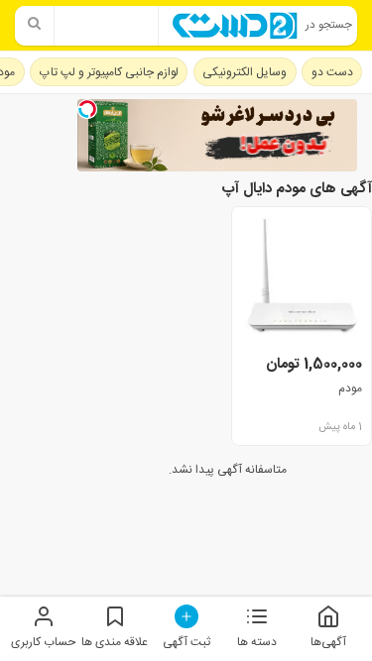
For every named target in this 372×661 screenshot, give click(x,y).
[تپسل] (87, 109)
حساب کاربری (43, 641)
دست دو (332, 72)
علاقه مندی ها (114, 641)
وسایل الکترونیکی (244, 72)
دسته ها (257, 641)
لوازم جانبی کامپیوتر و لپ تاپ (109, 72)
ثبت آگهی (186, 641)
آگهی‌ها (328, 641)
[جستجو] (35, 26)
